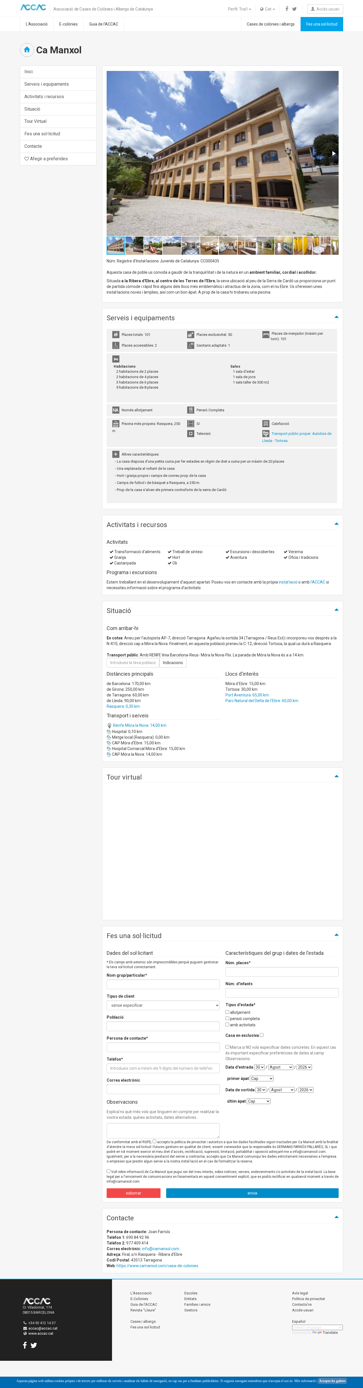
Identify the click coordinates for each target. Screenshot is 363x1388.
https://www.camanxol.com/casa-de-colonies (157, 1265)
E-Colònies (139, 1299)
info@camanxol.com (160, 1248)
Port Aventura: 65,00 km (247, 695)
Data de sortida (240, 1090)
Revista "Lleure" (143, 1310)
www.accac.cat (40, 1333)
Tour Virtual (35, 121)
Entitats (190, 1299)
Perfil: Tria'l (238, 9)
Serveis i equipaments (46, 84)
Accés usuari (327, 9)
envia (252, 1193)
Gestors (190, 1310)
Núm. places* (238, 963)
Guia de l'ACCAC (103, 24)
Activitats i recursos (44, 96)
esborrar (133, 1193)
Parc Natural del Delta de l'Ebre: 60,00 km (261, 700)
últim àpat (236, 1101)
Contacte (33, 146)
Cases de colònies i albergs (271, 24)
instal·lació (288, 582)
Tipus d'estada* (240, 1004)
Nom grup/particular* (127, 975)
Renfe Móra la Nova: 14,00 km (139, 725)
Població (115, 1017)
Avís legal (300, 1293)
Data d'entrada (239, 1067)
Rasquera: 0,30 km (123, 706)
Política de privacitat (308, 1299)
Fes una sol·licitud (321, 24)
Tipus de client (120, 996)
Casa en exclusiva (242, 1035)
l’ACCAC (318, 582)
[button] (333, 153)
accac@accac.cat (43, 1328)
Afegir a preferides (48, 158)
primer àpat (238, 1078)
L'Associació (37, 24)
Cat (267, 9)
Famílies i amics (197, 1304)
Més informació (305, 1381)
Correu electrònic (123, 1080)
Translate (330, 1332)
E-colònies (68, 24)
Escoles (190, 1293)
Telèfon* (115, 1059)
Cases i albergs (143, 1321)
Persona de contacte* (127, 1038)
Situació (32, 109)
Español (298, 1321)
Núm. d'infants (239, 984)
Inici (28, 71)
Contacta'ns (302, 1304)
